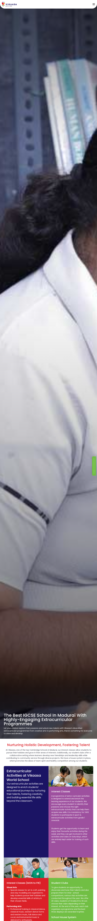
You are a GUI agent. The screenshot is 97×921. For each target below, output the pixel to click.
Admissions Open (94, 466)
